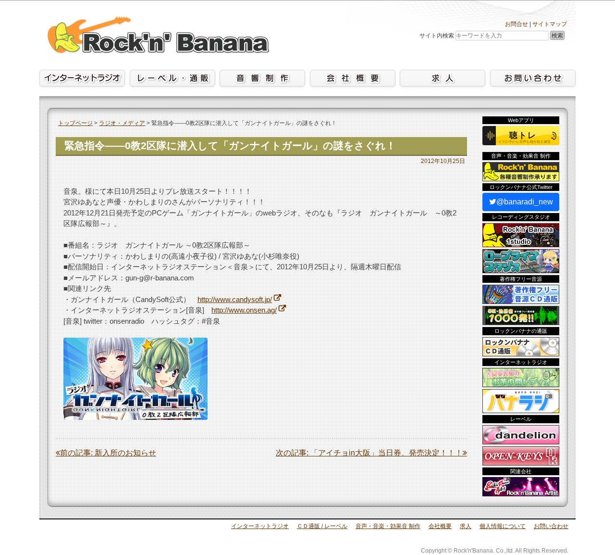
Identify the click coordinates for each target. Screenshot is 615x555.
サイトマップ (549, 24)
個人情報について (503, 526)
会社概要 (440, 526)
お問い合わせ (551, 526)
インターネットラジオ (260, 526)
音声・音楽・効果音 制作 (388, 526)
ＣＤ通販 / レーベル (322, 526)
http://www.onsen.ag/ (244, 310)
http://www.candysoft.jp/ (234, 299)
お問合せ (516, 24)
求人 (465, 526)
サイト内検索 (436, 35)
